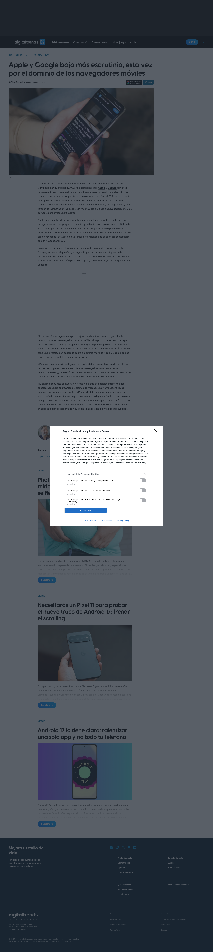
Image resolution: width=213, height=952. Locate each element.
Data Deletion (90, 520)
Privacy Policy (123, 520)
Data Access (106, 520)
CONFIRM (85, 510)
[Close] (156, 431)
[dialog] (106, 476)
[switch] (142, 480)
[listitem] (106, 473)
